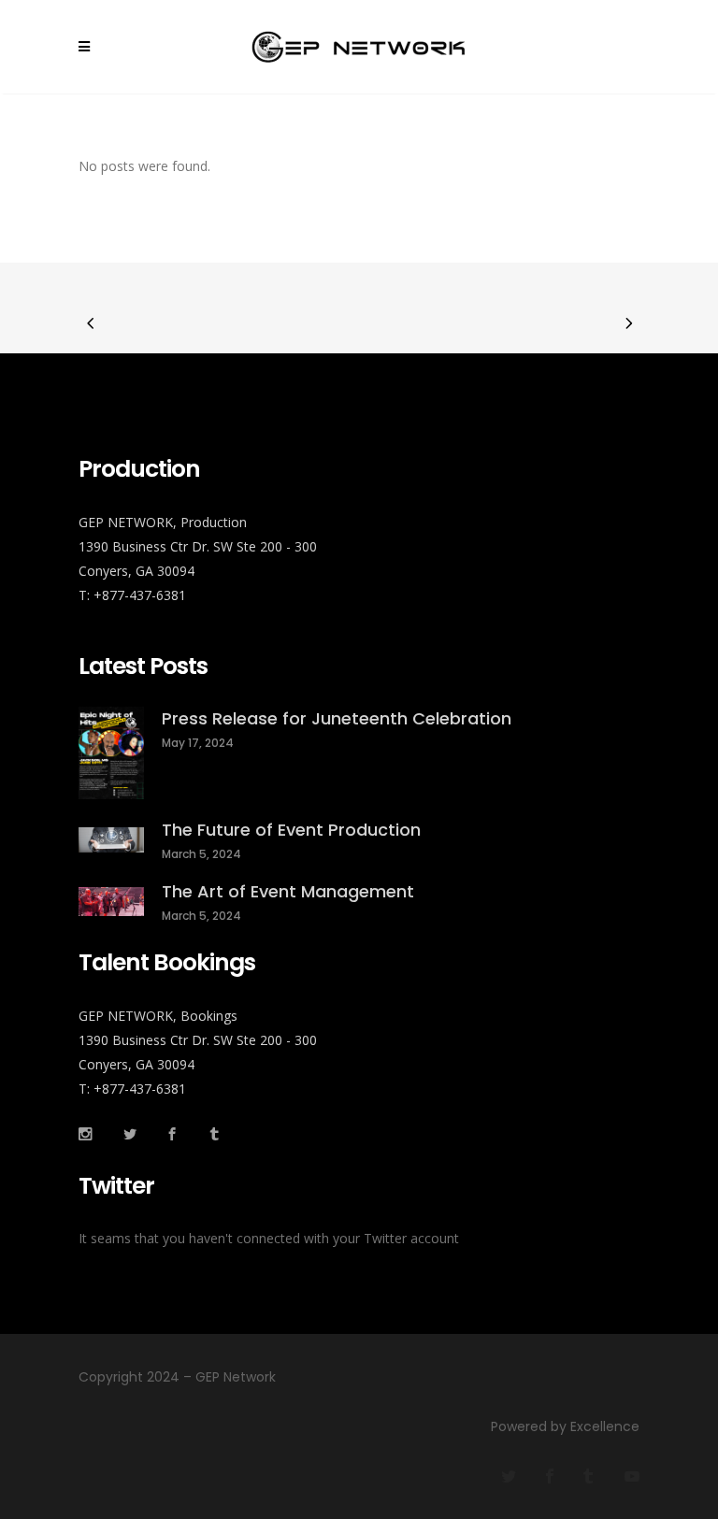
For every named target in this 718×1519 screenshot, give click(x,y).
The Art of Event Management (288, 891)
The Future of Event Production (291, 829)
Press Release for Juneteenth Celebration (336, 718)
